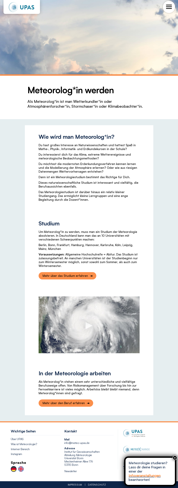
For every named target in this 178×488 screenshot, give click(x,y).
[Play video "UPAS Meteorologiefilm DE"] (89, 324)
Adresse (69, 448)
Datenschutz (97, 484)
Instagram (16, 454)
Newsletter (70, 471)
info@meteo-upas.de (76, 443)
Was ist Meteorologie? (24, 444)
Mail (67, 439)
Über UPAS (17, 439)
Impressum (75, 484)
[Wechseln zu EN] (21, 469)
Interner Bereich (20, 449)
